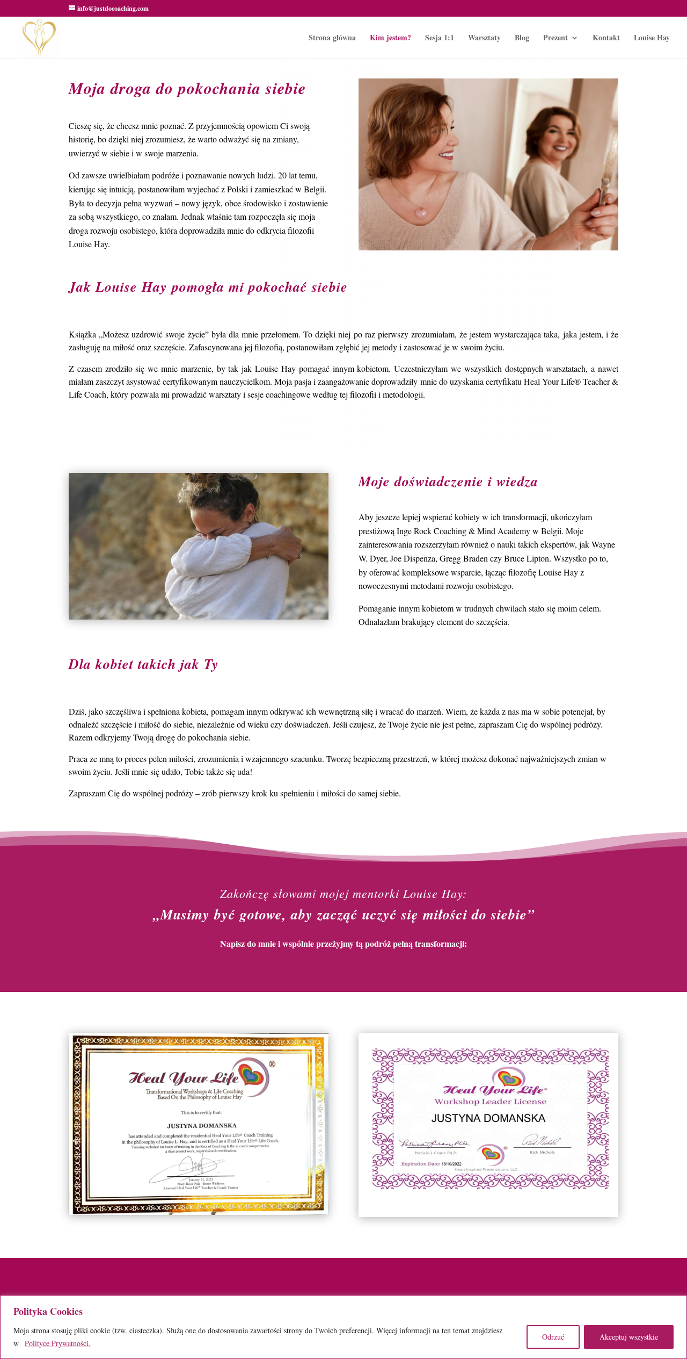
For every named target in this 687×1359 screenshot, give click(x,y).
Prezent (555, 38)
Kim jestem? (390, 38)
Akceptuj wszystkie (629, 1337)
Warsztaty (484, 38)
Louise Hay (652, 38)
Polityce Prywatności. (58, 1343)
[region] (343, 1327)
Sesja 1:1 (439, 38)
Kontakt (606, 38)
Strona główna (332, 38)
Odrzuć (553, 1337)
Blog (522, 38)
